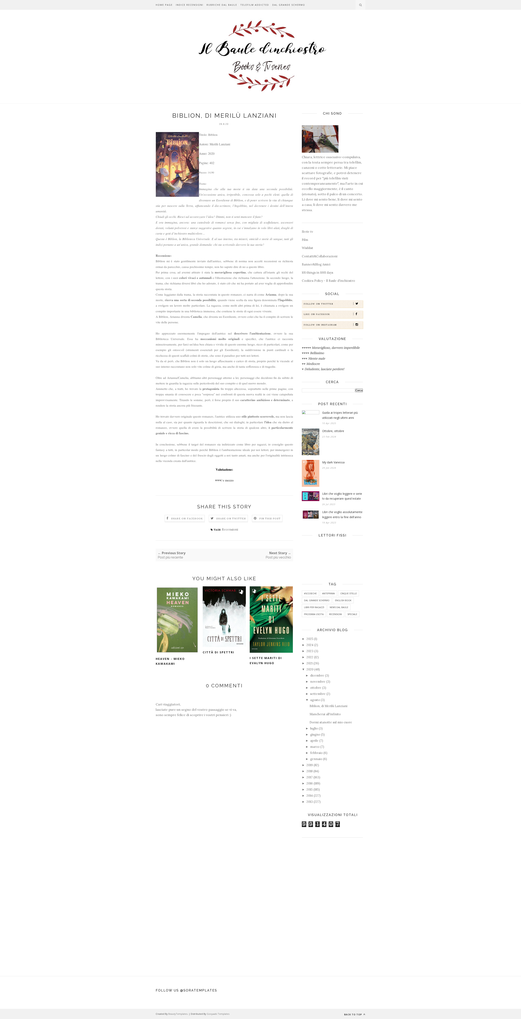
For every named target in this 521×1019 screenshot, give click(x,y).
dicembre (317, 675)
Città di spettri (218, 652)
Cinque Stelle (348, 593)
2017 (309, 777)
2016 (309, 783)
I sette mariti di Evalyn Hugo (266, 660)
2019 (309, 765)
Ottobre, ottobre (333, 431)
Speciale (352, 614)
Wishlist (307, 248)
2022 (309, 657)
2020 (309, 669)
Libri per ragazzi (314, 607)
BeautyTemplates (177, 1013)
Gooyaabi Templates (218, 1013)
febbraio (316, 753)
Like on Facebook (317, 314)
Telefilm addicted (254, 4)
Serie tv (307, 232)
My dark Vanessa (333, 462)
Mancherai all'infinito (325, 714)
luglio (314, 728)
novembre (317, 681)
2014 (309, 795)
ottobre (315, 688)
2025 (309, 639)
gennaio (316, 759)
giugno (315, 734)
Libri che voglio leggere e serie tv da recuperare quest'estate (342, 496)
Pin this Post (270, 518)
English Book (343, 600)
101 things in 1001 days (317, 272)
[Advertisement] (332, 905)
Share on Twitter (231, 518)
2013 (309, 802)
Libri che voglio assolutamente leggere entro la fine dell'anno (342, 514)
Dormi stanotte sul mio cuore (331, 722)
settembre (318, 694)
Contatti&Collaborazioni (319, 256)
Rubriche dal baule (222, 4)
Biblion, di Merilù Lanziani (328, 706)
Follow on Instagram (320, 325)
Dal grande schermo (288, 4)
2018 (309, 771)
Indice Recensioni (189, 4)
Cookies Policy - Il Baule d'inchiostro (328, 281)
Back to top (353, 1014)
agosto (315, 700)
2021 (309, 663)
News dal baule (339, 607)
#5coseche (310, 593)
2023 (309, 651)
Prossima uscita (314, 614)
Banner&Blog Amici (316, 264)
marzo (315, 747)
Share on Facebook (187, 518)
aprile (314, 741)
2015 (309, 789)
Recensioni (230, 529)
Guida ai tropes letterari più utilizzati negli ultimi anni (340, 415)
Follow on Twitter (318, 304)
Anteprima (328, 593)
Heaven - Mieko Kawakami (170, 661)
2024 (309, 645)
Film (305, 240)
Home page (164, 4)
